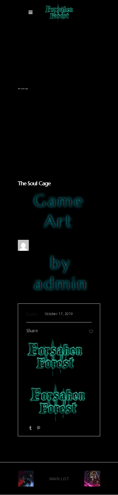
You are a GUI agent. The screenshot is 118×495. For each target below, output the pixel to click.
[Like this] (91, 331)
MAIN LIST (59, 478)
